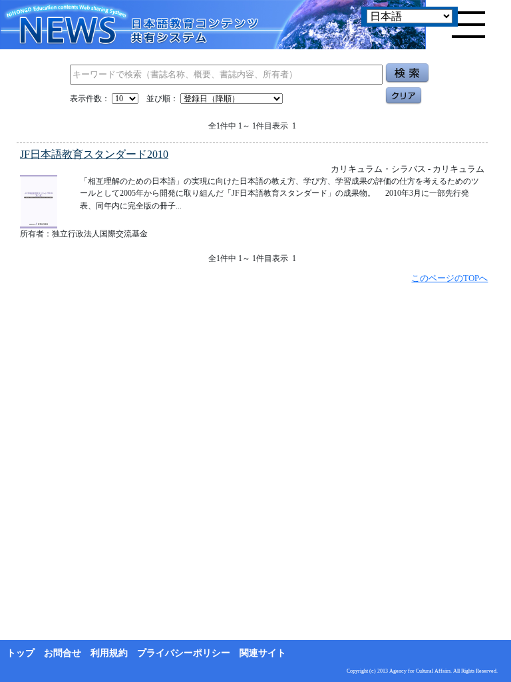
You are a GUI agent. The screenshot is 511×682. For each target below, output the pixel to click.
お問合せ (62, 653)
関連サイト (263, 653)
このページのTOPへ (449, 278)
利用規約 (109, 653)
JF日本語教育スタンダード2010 (94, 154)
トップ (21, 653)
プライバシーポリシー (183, 653)
